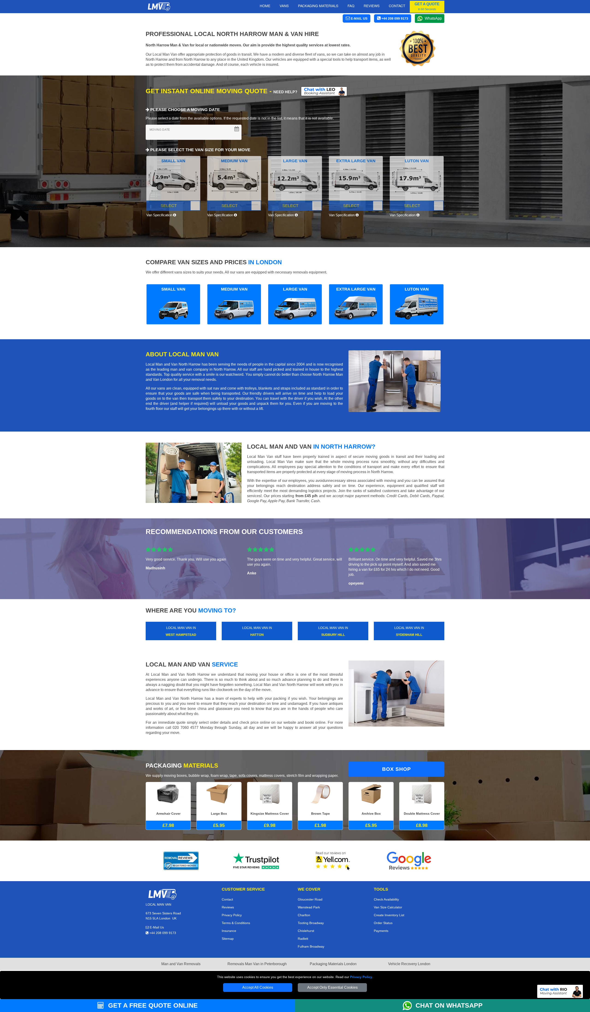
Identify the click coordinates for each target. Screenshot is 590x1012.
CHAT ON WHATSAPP (449, 1005)
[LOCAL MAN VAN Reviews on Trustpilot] (257, 861)
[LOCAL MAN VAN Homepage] (159, 6)
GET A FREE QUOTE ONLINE (152, 1005)
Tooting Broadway (311, 923)
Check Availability (386, 899)
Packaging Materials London (333, 964)
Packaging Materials (318, 5)
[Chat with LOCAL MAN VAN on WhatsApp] (409, 1005)
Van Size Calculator (388, 907)
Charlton (304, 915)
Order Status (383, 923)
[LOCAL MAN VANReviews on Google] (409, 861)
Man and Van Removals (181, 964)
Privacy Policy (361, 977)
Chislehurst (306, 931)
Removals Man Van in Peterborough (257, 964)
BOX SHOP (396, 769)
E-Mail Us (156, 927)
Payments (381, 931)
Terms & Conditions (236, 923)
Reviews (372, 5)
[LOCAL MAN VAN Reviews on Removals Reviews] (181, 861)
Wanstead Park (309, 907)
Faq (351, 5)
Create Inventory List (389, 915)
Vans (284, 5)
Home (265, 5)
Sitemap (228, 938)
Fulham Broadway (311, 946)
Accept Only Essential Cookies (332, 987)
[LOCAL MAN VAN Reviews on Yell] (333, 861)
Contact (397, 5)
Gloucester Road (310, 899)
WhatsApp (433, 18)
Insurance (229, 931)
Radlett (303, 938)
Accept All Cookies (257, 987)
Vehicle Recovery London (409, 964)
